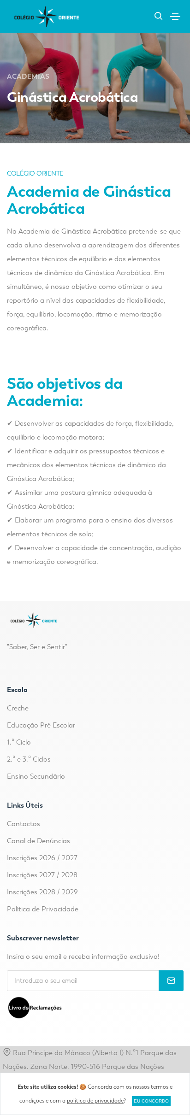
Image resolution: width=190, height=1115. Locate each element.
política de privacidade (95, 1100)
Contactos (23, 824)
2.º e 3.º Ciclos (29, 759)
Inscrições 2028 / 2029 (42, 892)
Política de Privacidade (42, 909)
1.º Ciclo (19, 742)
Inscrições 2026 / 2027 (42, 858)
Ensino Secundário (36, 776)
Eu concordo (151, 1100)
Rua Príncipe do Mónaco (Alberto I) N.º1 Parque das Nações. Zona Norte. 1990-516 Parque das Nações (90, 1060)
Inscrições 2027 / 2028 (42, 875)
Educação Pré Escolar (41, 725)
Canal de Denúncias (38, 841)
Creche (18, 708)
